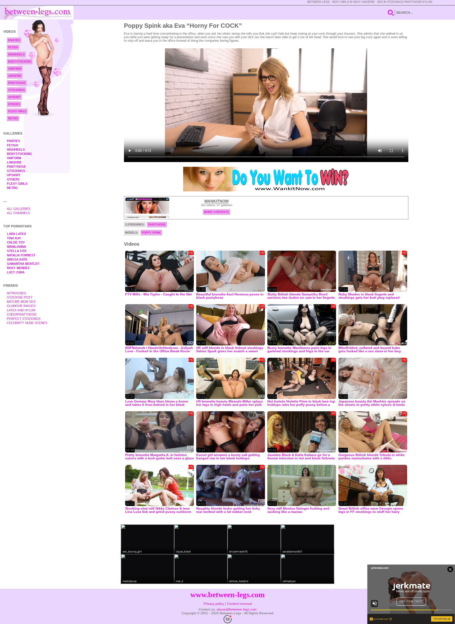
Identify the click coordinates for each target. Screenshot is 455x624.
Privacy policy (214, 604)
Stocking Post (19, 297)
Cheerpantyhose (21, 314)
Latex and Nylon (21, 310)
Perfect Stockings (24, 319)
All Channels (18, 213)
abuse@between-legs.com (237, 609)
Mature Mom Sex (21, 301)
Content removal (239, 604)
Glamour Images (21, 306)
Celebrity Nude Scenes (27, 323)
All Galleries (19, 209)
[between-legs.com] (38, 12)
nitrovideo (16, 293)
